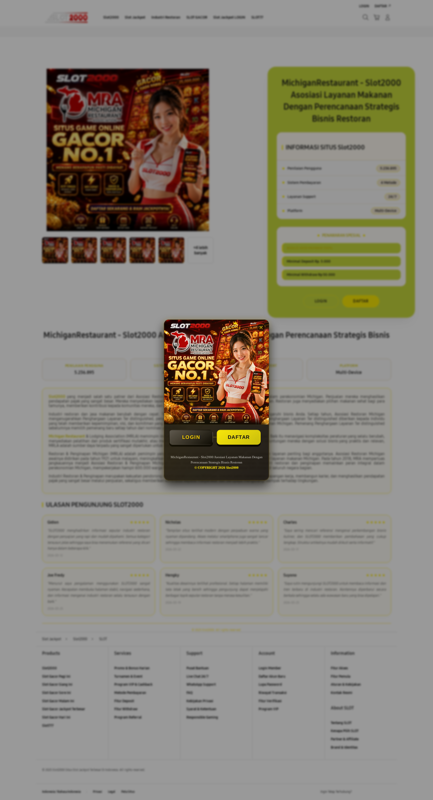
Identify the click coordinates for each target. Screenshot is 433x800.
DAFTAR (239, 437)
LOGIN (191, 437)
